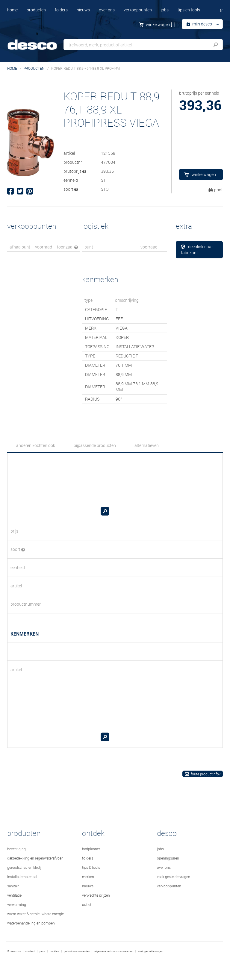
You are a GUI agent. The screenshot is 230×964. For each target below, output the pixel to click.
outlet (86, 904)
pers (42, 951)
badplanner (91, 848)
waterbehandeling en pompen (31, 923)
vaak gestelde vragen (173, 876)
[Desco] (37, 41)
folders (61, 10)
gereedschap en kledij (24, 867)
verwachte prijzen (96, 895)
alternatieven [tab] (146, 445)
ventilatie (14, 895)
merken (88, 876)
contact (30, 951)
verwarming (16, 904)
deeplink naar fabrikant (197, 249)
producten (36, 10)
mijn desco (201, 24)
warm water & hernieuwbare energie (35, 913)
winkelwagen (160, 24)
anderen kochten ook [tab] (35, 445)
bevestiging (16, 848)
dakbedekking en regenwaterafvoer (35, 858)
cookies (54, 951)
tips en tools (189, 10)
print (218, 190)
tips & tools (91, 867)
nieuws (83, 10)
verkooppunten (138, 10)
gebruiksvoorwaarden (77, 951)
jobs (165, 10)
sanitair (13, 885)
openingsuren (168, 858)
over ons (107, 10)
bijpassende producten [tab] (95, 445)
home (12, 10)
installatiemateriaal (22, 876)
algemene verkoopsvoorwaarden (113, 951)
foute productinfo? (205, 773)
